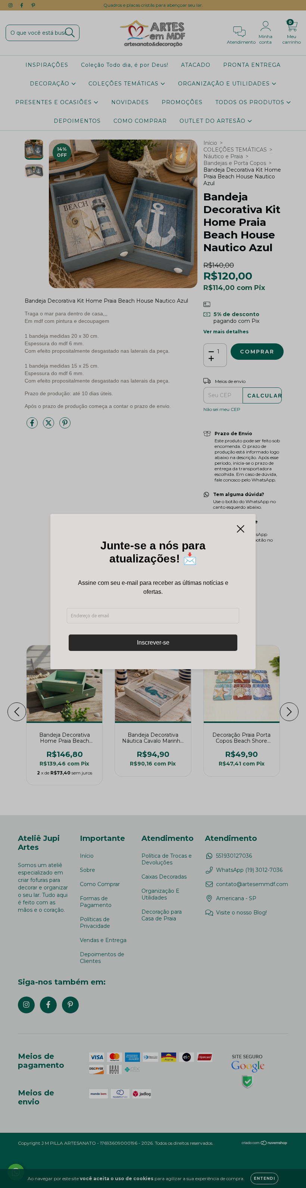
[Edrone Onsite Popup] (153, 594)
